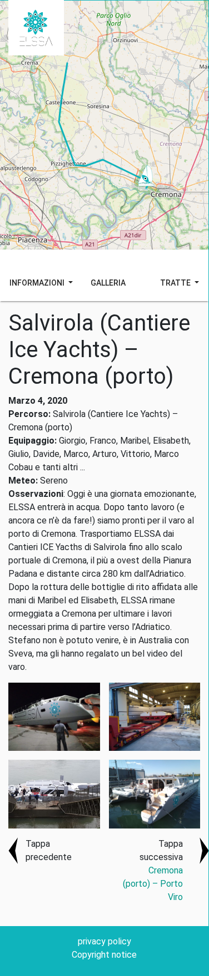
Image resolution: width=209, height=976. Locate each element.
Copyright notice (104, 954)
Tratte (176, 282)
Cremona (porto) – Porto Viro (153, 883)
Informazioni (37, 282)
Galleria (108, 282)
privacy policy (104, 941)
